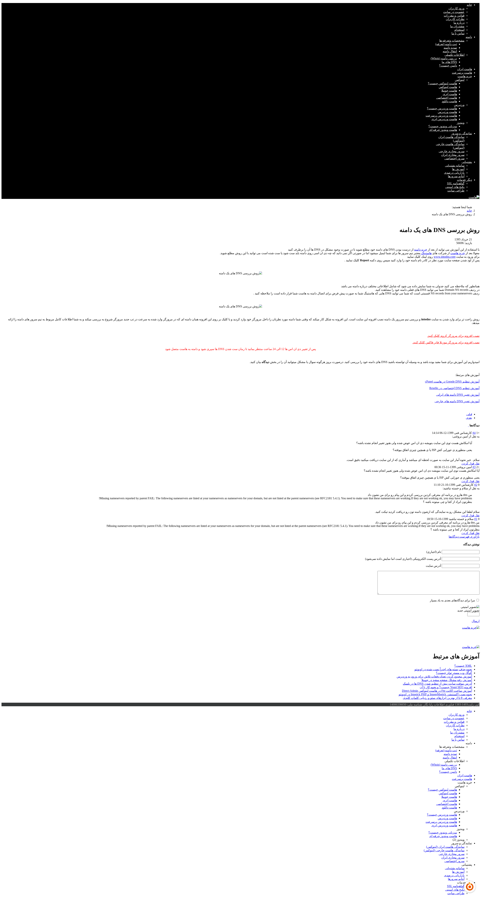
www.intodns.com (444, 256)
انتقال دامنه (450, 51)
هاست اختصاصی (446, 97)
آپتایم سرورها (456, 176)
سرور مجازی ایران (452, 154)
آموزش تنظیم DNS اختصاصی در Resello (454, 388)
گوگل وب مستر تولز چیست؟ (454, 672)
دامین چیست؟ (448, 65)
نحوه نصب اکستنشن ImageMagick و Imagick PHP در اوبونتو (435, 694)
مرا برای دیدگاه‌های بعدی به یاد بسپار (452, 600)
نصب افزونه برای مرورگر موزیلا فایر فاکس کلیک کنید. (445, 342)
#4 (474, 432)
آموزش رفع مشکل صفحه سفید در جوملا (446, 680)
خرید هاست (465, 76)
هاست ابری (450, 94)
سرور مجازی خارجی (451, 151)
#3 (474, 467)
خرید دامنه (420, 249)
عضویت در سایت (453, 12)
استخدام (459, 29)
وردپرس (459, 104)
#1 (475, 519)
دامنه (469, 37)
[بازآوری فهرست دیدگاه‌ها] (468, 425)
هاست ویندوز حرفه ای (443, 129)
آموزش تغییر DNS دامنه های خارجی (457, 401)
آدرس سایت (433, 565)
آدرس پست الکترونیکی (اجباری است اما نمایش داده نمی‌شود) (403, 558)
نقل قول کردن (470, 463)
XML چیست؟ (463, 665)
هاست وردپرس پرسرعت (441, 115)
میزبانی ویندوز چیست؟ (442, 126)
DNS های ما (449, 62)
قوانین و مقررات (454, 15)
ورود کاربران (456, 8)
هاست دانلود (449, 101)
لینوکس (459, 79)
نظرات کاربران (455, 19)
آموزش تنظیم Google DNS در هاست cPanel (452, 381)
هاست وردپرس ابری (444, 119)
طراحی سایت (455, 190)
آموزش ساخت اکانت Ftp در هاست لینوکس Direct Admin (437, 690)
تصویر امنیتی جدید (468, 610)
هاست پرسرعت (462, 72)
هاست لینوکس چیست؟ (442, 83)
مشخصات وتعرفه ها (451, 40)
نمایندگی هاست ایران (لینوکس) (445, 846)
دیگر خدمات (464, 179)
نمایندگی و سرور (461, 133)
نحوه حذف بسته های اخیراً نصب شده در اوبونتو (443, 669)
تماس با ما (458, 33)
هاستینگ (426, 253)
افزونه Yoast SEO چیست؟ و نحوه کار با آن (446, 687)
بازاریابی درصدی (454, 172)
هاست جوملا (449, 90)
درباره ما (459, 22)
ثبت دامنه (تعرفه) (446, 44)
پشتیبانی (467, 162)
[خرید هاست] (240, 627)
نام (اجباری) (433, 551)
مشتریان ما (457, 26)
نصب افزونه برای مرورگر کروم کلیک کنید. (453, 335)
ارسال (475, 621)
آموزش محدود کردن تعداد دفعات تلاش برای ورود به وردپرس (434, 676)
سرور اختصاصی (454, 158)
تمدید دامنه (450, 47)
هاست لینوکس (448, 87)
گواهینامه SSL (455, 183)
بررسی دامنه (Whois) (444, 58)
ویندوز (460, 122)
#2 (475, 484)
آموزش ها (458, 169)
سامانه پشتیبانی (454, 165)
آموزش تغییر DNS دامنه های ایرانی (457, 394)
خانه (469, 4)
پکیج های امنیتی (454, 187)
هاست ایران (464, 69)
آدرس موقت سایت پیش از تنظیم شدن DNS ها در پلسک (437, 683)
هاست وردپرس (447, 112)
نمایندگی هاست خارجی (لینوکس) (444, 850)
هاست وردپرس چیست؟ (442, 108)
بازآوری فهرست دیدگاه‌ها (464, 536)
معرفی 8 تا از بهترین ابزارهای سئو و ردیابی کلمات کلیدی (437, 697)
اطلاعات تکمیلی (454, 54)
